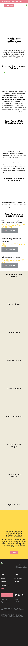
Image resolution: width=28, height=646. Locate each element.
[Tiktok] (26, 595)
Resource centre (5, 585)
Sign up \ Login (18, 578)
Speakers (3, 581)
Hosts (2, 574)
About (2, 588)
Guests (3, 578)
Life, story (16, 581)
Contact (16, 574)
